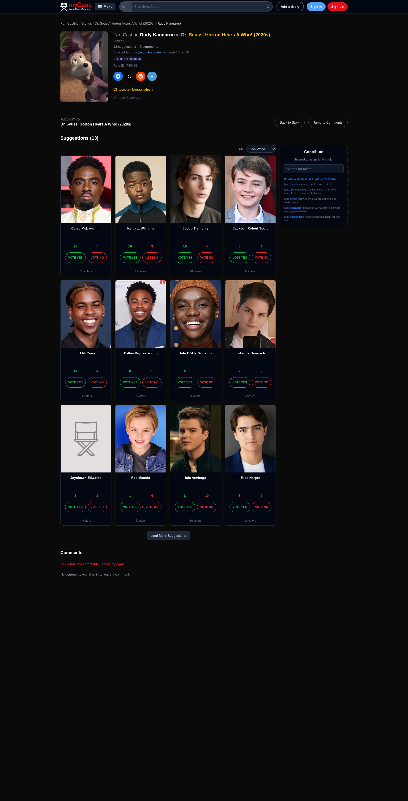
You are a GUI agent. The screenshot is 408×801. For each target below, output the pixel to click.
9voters (250, 271)
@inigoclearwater (149, 52)
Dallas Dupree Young (141, 353)
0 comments (149, 46)
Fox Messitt (140, 478)
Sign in (316, 7)
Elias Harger (250, 478)
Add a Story (290, 7)
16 (130, 246)
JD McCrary (86, 353)
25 (75, 246)
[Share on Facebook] (118, 76)
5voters (141, 520)
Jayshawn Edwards (86, 478)
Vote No (97, 257)
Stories (86, 23)
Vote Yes (75, 257)
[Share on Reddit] (140, 76)
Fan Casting (69, 23)
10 (75, 371)
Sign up (337, 7)
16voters (195, 520)
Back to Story (290, 122)
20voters (195, 271)
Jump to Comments (328, 122)
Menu (108, 7)
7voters (141, 396)
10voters (250, 520)
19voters (141, 271)
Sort (241, 149)
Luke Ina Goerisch (250, 353)
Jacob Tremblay (195, 228)
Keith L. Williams (140, 228)
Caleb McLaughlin (86, 228)
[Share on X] (129, 76)
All (123, 6)
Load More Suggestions (168, 535)
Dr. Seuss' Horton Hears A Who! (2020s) (125, 23)
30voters (86, 271)
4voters (250, 396)
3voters (195, 396)
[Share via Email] (152, 76)
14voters (86, 396)
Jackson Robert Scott (250, 228)
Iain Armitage (195, 478)
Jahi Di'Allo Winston (195, 353)
